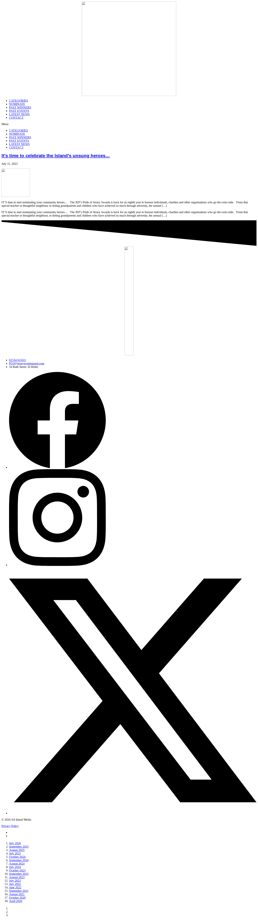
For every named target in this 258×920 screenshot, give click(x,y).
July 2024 (15, 867)
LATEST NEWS (19, 114)
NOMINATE (17, 104)
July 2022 (15, 884)
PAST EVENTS (19, 110)
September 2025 (19, 846)
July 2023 (15, 880)
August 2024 (17, 863)
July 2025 (15, 853)
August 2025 (17, 850)
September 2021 (19, 890)
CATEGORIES (18, 100)
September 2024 (19, 860)
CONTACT (16, 117)
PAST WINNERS (20, 107)
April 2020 (15, 901)
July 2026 (15, 843)
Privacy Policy (10, 826)
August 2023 (17, 877)
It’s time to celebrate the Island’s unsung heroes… (56, 155)
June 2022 (15, 887)
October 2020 (17, 897)
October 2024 (17, 856)
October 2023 (17, 870)
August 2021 (17, 894)
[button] (129, 124)
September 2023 (19, 873)
